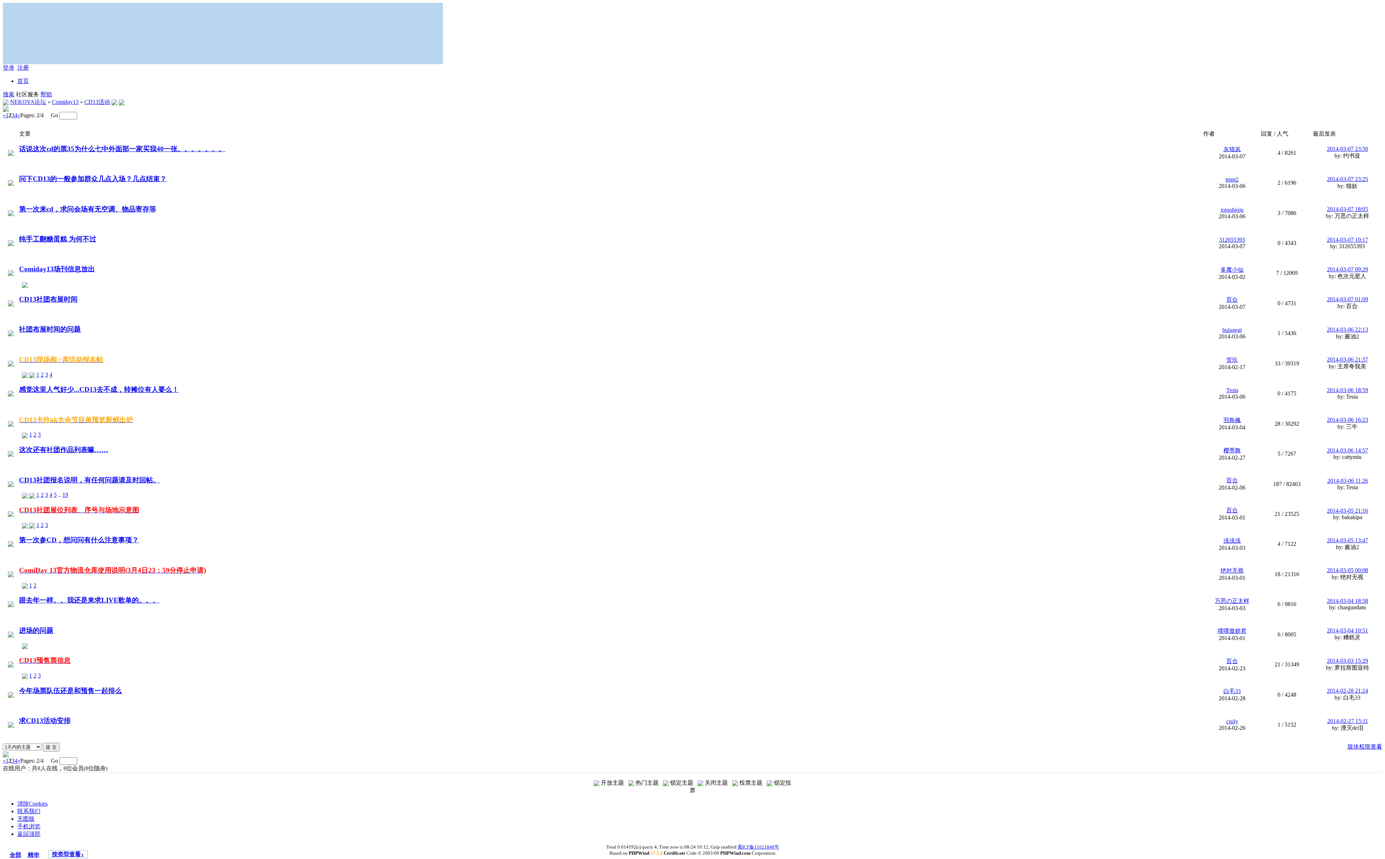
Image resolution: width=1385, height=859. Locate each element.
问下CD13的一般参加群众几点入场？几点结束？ (93, 179)
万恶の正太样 (1232, 601)
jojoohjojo (1232, 210)
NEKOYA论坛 (28, 102)
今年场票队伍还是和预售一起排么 (70, 690)
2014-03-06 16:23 (1347, 420)
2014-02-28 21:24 (1347, 691)
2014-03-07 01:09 (1347, 299)
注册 (23, 68)
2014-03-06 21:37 (1347, 359)
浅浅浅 (1232, 541)
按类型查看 (68, 854)
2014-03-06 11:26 (1347, 481)
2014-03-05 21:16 (1347, 511)
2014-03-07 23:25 (1347, 179)
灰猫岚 (1232, 149)
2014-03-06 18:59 (1347, 390)
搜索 (8, 94)
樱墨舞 (1232, 450)
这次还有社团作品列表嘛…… (63, 449)
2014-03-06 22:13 (1347, 329)
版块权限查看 (1364, 747)
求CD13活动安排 (45, 720)
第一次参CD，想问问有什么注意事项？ (79, 540)
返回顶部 (28, 834)
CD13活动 (97, 102)
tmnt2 (1232, 179)
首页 (23, 81)
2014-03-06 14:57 (1347, 450)
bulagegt (1232, 330)
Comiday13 (65, 102)
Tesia (1232, 390)
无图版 (26, 819)
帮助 (46, 94)
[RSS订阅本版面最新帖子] (114, 102)
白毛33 (1232, 691)
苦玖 (1232, 360)
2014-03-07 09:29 (1347, 269)
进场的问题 (36, 630)
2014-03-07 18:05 (1347, 209)
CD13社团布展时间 (48, 299)
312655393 (1232, 240)
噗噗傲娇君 (1232, 631)
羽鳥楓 (1232, 420)
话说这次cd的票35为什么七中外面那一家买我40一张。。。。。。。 (122, 149)
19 (65, 495)
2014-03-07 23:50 (1347, 149)
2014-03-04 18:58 (1347, 601)
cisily (1232, 721)
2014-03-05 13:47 (1347, 540)
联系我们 (28, 811)
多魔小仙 (1232, 270)
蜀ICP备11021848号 (758, 847)
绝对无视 (1232, 570)
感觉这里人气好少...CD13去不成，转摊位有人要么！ (99, 389)
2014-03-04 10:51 (1347, 630)
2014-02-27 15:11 (1347, 721)
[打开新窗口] (11, 152)
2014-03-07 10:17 (1347, 240)
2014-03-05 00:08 (1347, 570)
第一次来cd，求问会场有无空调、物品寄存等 (87, 209)
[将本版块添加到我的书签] (121, 102)
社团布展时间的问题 (50, 329)
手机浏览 (28, 826)
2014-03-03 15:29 (1347, 661)
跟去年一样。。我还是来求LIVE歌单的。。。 (89, 600)
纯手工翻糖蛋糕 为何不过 (57, 239)
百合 (1232, 300)
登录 (8, 68)
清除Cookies (32, 804)
